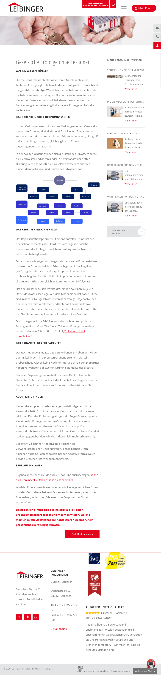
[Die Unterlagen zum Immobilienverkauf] (115, 175)
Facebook (19, 617)
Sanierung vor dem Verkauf (125, 70)
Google (36, 617)
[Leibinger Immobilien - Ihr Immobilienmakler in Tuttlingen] (25, 8)
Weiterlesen (131, 88)
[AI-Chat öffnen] (151, 665)
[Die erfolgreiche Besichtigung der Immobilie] (115, 111)
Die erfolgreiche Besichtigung (127, 101)
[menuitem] (121, 8)
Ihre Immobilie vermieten (124, 133)
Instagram (27, 617)
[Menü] (121, 8)
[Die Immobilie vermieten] (115, 143)
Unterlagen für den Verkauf (126, 165)
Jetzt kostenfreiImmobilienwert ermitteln (95, 4)
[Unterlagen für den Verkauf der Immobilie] (115, 206)
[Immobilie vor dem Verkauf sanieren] (115, 76)
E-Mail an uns (59, 629)
